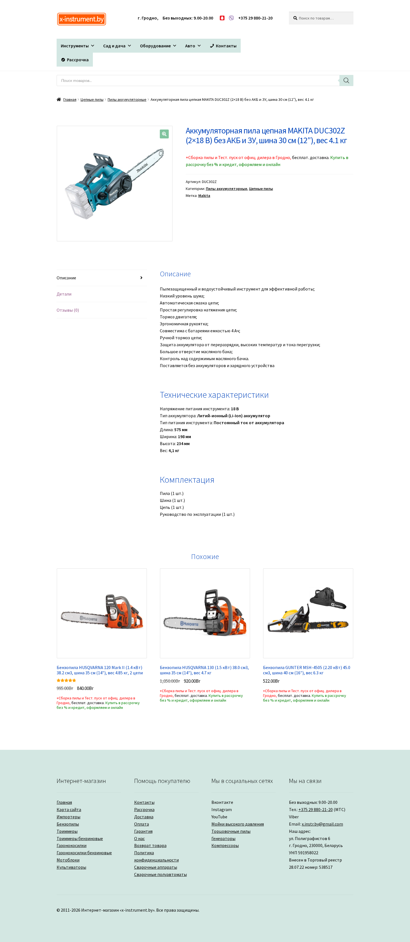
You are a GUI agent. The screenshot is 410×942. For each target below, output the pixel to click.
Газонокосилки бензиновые (84, 852)
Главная (69, 99)
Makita (204, 195)
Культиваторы (71, 867)
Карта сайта (69, 809)
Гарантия (143, 831)
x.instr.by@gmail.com (322, 824)
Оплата (141, 824)
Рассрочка (144, 809)
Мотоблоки (68, 860)
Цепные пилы (92, 99)
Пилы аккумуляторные (127, 99)
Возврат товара (150, 845)
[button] (78, 46)
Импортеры (68, 816)
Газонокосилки (71, 845)
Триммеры (67, 831)
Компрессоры (225, 845)
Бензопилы (68, 824)
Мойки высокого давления (237, 824)
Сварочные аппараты (155, 867)
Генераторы (223, 838)
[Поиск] (346, 80)
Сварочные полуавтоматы (160, 874)
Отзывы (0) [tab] (68, 310)
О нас (139, 838)
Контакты (144, 802)
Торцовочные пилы (230, 831)
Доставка (143, 816)
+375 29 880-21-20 (315, 809)
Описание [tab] (66, 277)
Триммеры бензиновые (80, 838)
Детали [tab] (64, 294)
